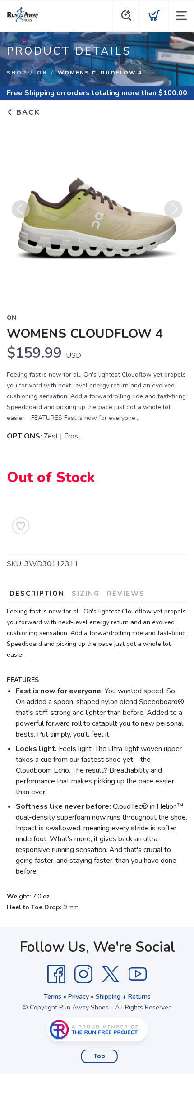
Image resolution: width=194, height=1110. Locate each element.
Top (99, 1056)
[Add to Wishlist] (20, 525)
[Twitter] (110, 974)
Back (27, 112)
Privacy (78, 996)
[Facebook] (56, 974)
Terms (52, 996)
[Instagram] (83, 974)
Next (173, 209)
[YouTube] (137, 974)
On (42, 72)
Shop (17, 72)
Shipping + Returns (123, 996)
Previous (21, 209)
